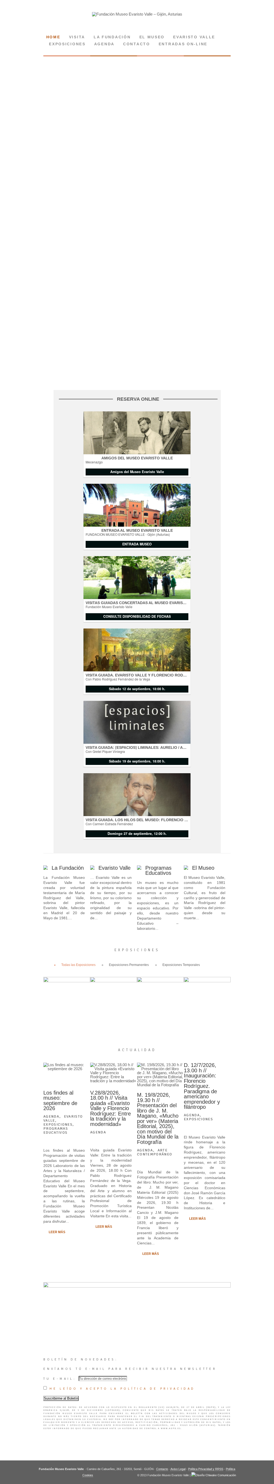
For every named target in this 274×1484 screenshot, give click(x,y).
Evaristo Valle (194, 37)
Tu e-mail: (61, 1379)
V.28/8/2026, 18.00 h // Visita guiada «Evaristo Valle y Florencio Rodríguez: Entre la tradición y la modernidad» (110, 1108)
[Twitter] (129, 25)
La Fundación (112, 37)
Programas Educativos (158, 870)
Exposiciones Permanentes (129, 965)
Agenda (104, 44)
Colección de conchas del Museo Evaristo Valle (207, 985)
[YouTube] (144, 25)
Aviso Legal (177, 1469)
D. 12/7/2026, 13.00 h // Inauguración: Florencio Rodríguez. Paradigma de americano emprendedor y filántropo (202, 1086)
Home (53, 37)
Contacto (136, 44)
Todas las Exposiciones (78, 965)
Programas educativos (55, 1130)
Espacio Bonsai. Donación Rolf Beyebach (160, 985)
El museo (152, 37)
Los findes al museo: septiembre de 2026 (60, 1100)
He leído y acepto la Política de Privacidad (122, 1389)
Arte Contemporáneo (154, 1152)
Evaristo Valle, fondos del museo (67, 979)
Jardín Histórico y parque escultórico (113, 982)
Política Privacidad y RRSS (205, 1469)
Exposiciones (67, 44)
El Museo (203, 868)
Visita (77, 37)
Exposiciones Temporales (181, 965)
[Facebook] (137, 25)
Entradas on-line (183, 44)
